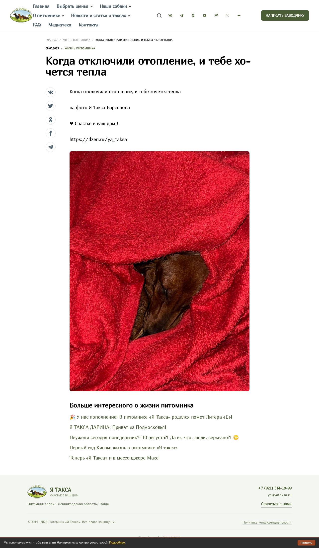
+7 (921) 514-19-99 (275, 487)
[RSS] (250, 15)
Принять (306, 542)
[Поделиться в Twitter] (51, 106)
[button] (91, 6)
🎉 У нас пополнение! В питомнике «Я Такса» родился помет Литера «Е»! (151, 417)
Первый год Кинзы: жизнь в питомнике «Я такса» (124, 447)
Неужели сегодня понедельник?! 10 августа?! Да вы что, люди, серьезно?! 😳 (154, 437)
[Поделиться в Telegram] (51, 147)
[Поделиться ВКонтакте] (51, 92)
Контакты (89, 24)
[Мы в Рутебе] (216, 15)
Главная (41, 6)
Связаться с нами (276, 503)
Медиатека (59, 24)
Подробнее (117, 542)
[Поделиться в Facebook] (51, 133)
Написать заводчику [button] (285, 15)
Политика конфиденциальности (267, 522)
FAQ (37, 24)
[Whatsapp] (228, 15)
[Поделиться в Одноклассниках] (51, 120)
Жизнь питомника (76, 39)
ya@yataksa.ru (280, 495)
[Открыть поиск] (159, 15)
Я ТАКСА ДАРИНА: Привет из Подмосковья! (118, 427)
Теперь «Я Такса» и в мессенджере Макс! (115, 458)
